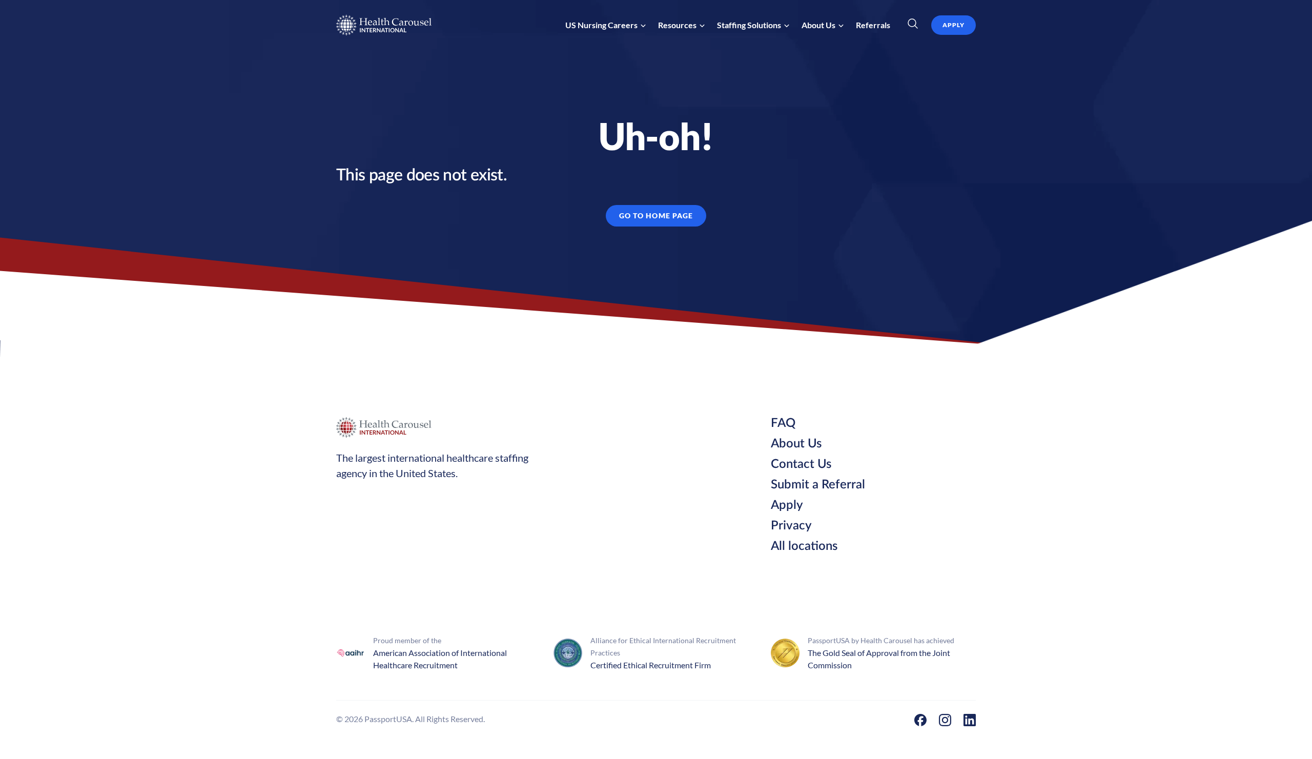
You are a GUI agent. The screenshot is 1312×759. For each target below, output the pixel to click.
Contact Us (801, 464)
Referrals (873, 25)
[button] (605, 25)
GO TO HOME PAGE (656, 215)
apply (953, 25)
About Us (796, 444)
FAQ (783, 423)
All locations (804, 546)
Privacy (791, 526)
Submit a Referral (818, 485)
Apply (787, 505)
